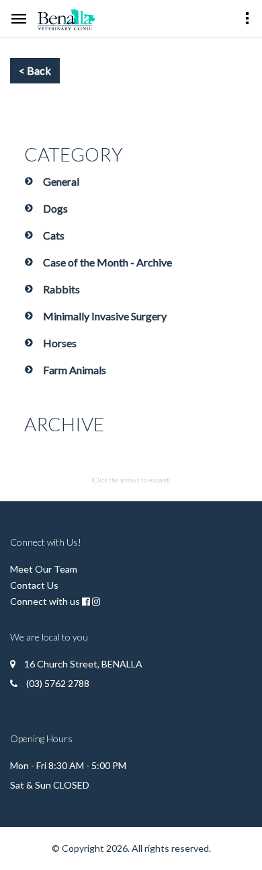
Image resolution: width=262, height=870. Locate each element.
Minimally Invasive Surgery (105, 316)
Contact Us (34, 585)
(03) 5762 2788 (57, 683)
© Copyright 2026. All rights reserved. (131, 848)
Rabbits (61, 289)
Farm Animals (74, 369)
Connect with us (45, 601)
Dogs (55, 208)
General (61, 181)
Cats (53, 235)
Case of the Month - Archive (107, 262)
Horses (60, 342)
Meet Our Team (43, 569)
